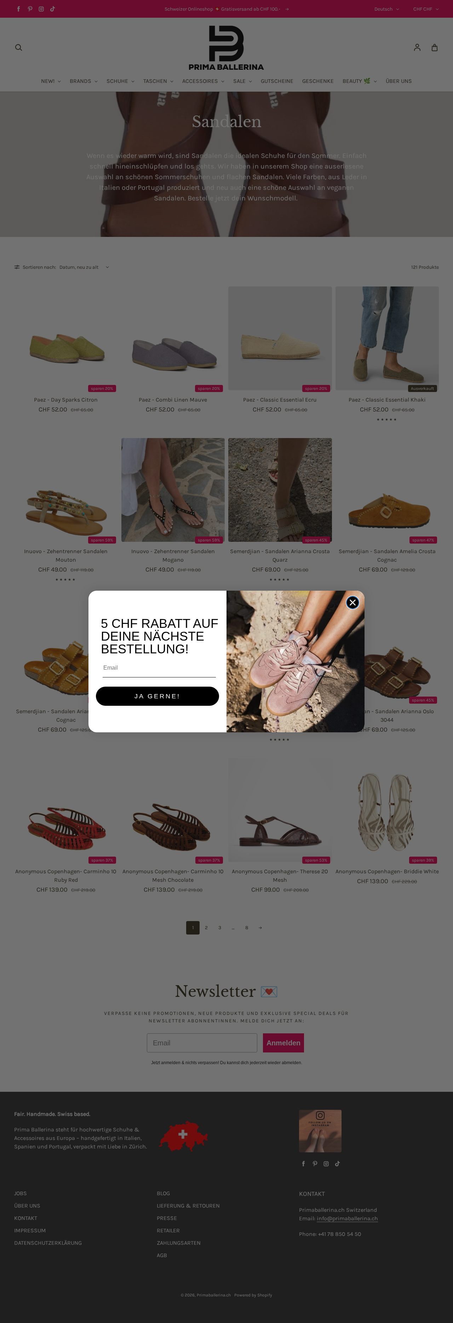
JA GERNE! (157, 696)
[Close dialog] (352, 602)
